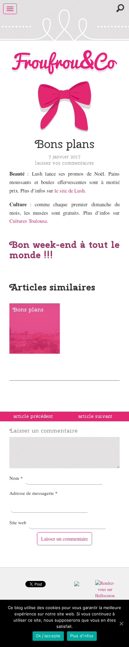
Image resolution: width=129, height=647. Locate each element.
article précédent (33, 416)
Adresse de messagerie (33, 493)
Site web (17, 522)
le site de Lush (69, 190)
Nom (16, 478)
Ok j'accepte (48, 635)
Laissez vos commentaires (64, 163)
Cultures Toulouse (28, 220)
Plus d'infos (82, 635)
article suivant (95, 416)
